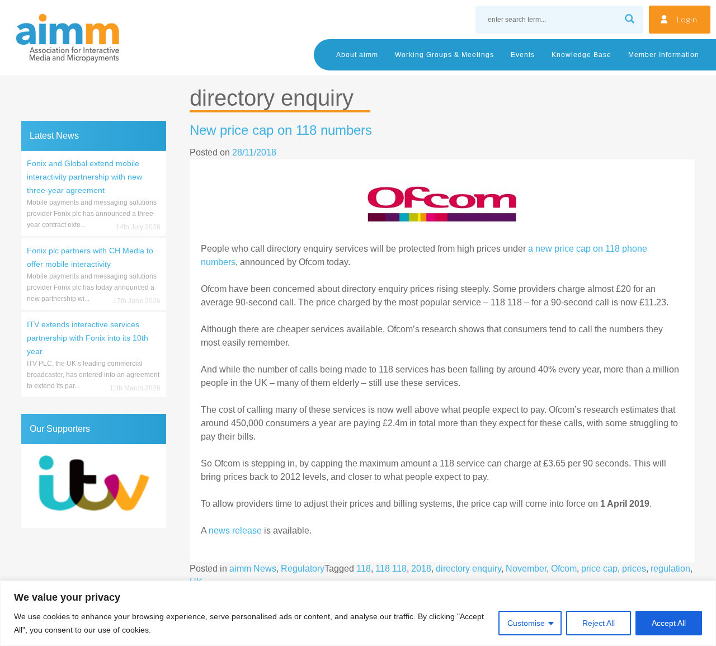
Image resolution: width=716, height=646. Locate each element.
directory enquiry (468, 568)
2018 (421, 568)
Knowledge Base (581, 55)
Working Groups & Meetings (444, 55)
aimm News (252, 568)
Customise (526, 623)
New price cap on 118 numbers (281, 130)
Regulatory (302, 568)
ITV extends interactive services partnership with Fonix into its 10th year (87, 338)
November (526, 568)
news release (235, 530)
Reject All (598, 623)
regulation (670, 568)
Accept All (669, 623)
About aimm (357, 55)
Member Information (663, 55)
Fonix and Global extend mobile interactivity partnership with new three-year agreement (84, 177)
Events (523, 55)
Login (687, 19)
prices (634, 568)
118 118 (391, 568)
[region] (358, 613)
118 (363, 568)
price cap (599, 568)
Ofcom (564, 568)
